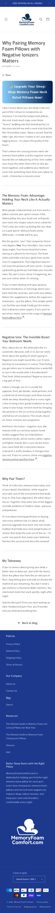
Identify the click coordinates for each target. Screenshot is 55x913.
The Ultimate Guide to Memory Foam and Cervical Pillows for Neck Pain (26, 725)
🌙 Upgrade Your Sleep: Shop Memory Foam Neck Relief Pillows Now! (27, 92)
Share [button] (8, 74)
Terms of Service (14, 664)
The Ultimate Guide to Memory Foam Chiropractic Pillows (24, 736)
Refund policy (45, 906)
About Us (10, 683)
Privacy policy (42, 902)
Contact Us (11, 690)
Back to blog (30, 623)
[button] (6, 19)
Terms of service (14, 906)
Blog (8, 697)
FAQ (8, 752)
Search (9, 704)
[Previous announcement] (5, 3)
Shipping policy (30, 906)
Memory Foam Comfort (23, 902)
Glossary (10, 745)
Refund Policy (13, 650)
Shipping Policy (14, 657)
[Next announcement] (49, 3)
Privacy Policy (13, 643)
